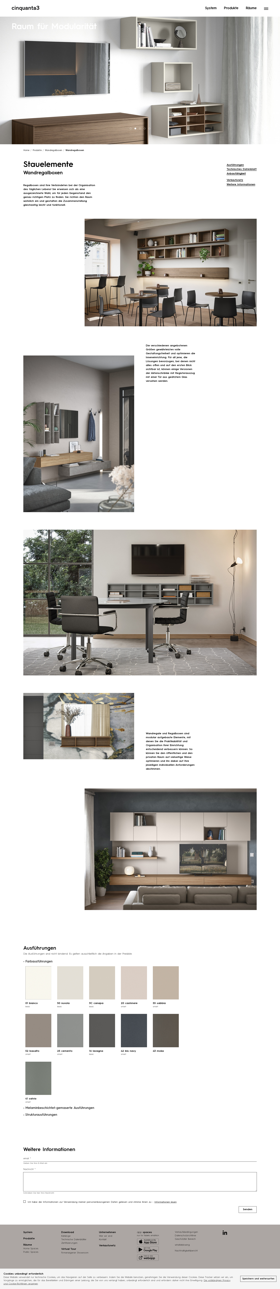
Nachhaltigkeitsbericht (186, 1251)
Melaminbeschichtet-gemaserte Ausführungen (59, 1108)
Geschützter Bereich (185, 1239)
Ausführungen (235, 165)
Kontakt (102, 1239)
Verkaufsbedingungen (186, 1232)
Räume (251, 8)
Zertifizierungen (69, 1243)
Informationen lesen (165, 1202)
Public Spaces (30, 1252)
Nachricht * (29, 1169)
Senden (247, 1209)
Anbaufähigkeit (236, 173)
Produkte (231, 8)
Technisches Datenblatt (242, 169)
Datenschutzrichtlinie (185, 1236)
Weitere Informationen (241, 184)
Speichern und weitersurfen (258, 1279)
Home (26, 150)
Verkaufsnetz (235, 180)
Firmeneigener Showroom (74, 1253)
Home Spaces (30, 1248)
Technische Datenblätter (73, 1239)
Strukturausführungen (41, 1114)
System (211, 8)
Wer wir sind (105, 1236)
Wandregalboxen (53, 150)
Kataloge (65, 1236)
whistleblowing (182, 1245)
